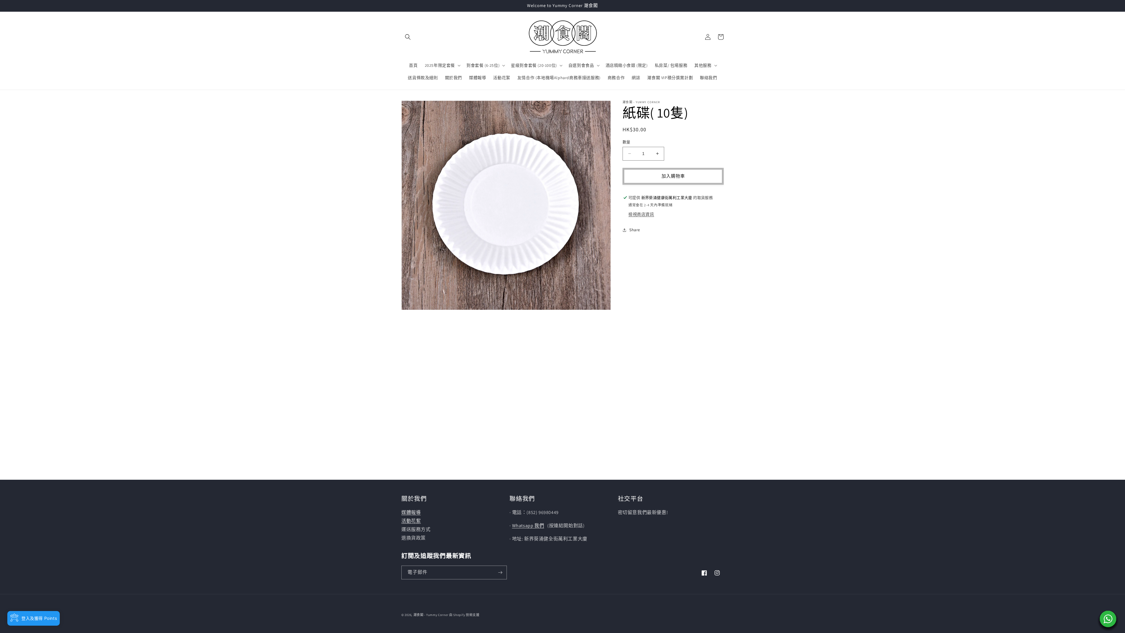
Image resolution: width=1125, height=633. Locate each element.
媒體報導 (411, 512)
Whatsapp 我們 (528, 526)
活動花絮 (411, 521)
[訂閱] (500, 572)
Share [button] (634, 229)
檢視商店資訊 (641, 214)
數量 (626, 141)
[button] (407, 36)
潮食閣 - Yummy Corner (431, 615)
